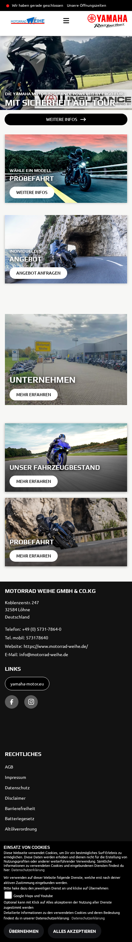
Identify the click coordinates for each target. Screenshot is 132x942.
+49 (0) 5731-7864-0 (41, 629)
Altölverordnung (21, 828)
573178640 (37, 637)
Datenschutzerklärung (28, 869)
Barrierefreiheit (20, 808)
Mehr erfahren (33, 394)
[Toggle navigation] (66, 20)
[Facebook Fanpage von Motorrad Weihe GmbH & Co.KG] (11, 702)
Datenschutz (17, 787)
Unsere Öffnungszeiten (86, 5)
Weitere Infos (61, 119)
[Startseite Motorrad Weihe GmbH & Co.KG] (107, 21)
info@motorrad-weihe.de (43, 654)
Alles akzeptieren (74, 931)
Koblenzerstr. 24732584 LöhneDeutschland (22, 610)
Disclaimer (15, 798)
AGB (9, 766)
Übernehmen (24, 931)
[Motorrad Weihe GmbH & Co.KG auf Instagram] (31, 702)
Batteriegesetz (19, 818)
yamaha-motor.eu (27, 683)
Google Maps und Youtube (33, 895)
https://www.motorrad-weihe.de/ (56, 646)
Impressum (15, 777)
